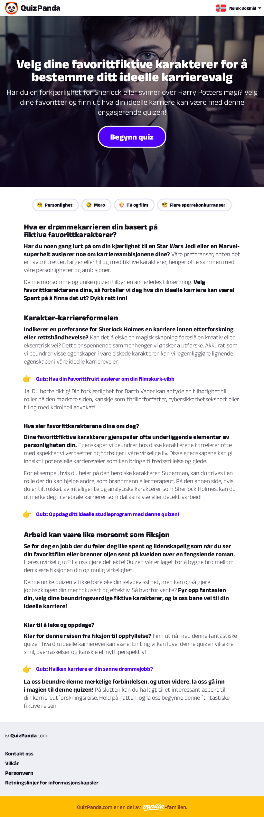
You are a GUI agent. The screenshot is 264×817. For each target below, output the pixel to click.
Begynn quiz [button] (132, 136)
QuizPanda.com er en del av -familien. (132, 807)
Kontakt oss (19, 753)
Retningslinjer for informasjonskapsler (52, 782)
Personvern (19, 773)
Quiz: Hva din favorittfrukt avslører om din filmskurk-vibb (105, 379)
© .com (26, 735)
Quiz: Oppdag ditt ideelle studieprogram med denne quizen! (107, 514)
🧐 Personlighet (54, 205)
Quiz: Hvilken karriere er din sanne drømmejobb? (94, 669)
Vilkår (12, 763)
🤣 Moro (95, 205)
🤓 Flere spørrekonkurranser (193, 205)
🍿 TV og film (133, 205)
